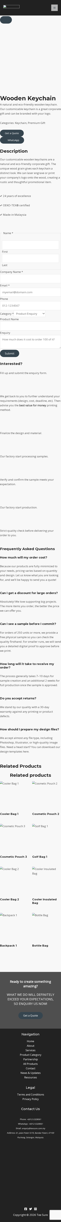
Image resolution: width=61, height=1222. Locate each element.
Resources (30, 1077)
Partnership (30, 1059)
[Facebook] (25, 1208)
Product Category (30, 1055)
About (30, 1046)
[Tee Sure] (11, 7)
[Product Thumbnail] (6, 20)
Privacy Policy (30, 1099)
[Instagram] (35, 1208)
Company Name (11, 272)
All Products (30, 1064)
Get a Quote (30, 1015)
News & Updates (30, 1073)
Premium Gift (36, 123)
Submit (9, 353)
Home (30, 1041)
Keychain (21, 123)
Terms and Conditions (30, 1094)
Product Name (9, 319)
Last (4, 265)
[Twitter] (30, 1208)
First (5, 251)
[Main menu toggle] (54, 8)
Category (7, 314)
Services (30, 1050)
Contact (30, 1068)
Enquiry (5, 333)
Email (5, 285)
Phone (4, 299)
